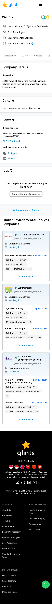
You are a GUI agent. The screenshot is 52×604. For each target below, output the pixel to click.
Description (10, 56)
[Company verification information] (32, 43)
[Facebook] (23, 482)
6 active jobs (15, 371)
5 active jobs (15, 300)
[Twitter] (17, 482)
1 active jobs (15, 247)
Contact (38, 56)
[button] (40, 5)
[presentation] (10, 5)
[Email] (34, 482)
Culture (25, 56)
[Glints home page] (10, 5)
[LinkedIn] (29, 482)
